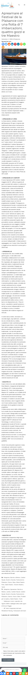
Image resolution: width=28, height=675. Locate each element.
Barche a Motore (15, 577)
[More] (3, 47)
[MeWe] (18, 44)
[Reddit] (9, 44)
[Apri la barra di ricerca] (19, 5)
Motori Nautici (20, 582)
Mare (14, 582)
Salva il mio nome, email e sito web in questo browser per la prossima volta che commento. (14, 653)
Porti (3, 584)
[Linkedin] (12, 44)
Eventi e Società (10, 580)
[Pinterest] (15, 44)
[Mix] (21, 44)
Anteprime (7, 577)
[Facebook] (3, 44)
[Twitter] (6, 44)
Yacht (3, 587)
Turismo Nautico (18, 584)
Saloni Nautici (9, 584)
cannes (8, 592)
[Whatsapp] (24, 44)
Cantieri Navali (15, 592)
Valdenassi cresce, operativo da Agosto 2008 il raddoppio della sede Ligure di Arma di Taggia (14, 604)
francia (10, 596)
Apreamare (13, 589)
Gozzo (10, 582)
